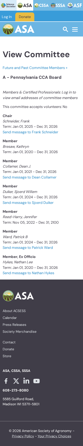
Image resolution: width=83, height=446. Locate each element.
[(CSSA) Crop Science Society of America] (41, 5)
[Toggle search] (65, 29)
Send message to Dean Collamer (29, 177)
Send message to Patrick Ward (28, 247)
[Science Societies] (8, 5)
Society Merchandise (20, 331)
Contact (9, 342)
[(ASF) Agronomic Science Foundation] (74, 5)
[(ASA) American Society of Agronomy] (25, 5)
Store (7, 356)
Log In (7, 16)
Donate (25, 16)
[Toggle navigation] (74, 29)
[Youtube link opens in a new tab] (36, 381)
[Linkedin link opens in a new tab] (26, 381)
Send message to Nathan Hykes (28, 273)
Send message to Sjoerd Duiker (28, 202)
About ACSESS (14, 311)
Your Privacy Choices (54, 436)
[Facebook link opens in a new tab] (6, 381)
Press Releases (14, 324)
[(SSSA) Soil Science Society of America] (58, 5)
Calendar (10, 318)
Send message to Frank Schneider (30, 132)
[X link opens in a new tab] (16, 381)
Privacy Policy (23, 436)
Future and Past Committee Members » (35, 67)
